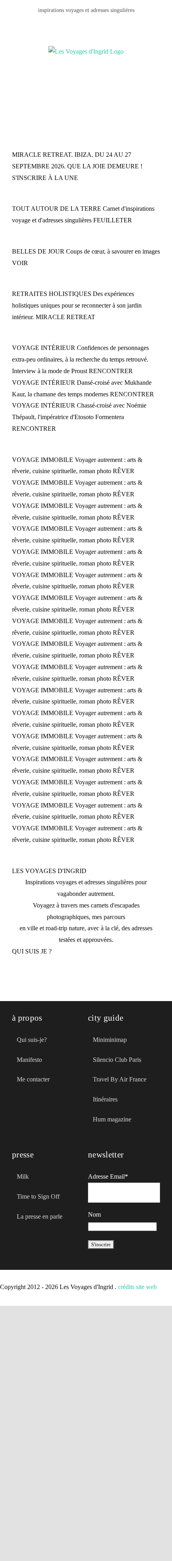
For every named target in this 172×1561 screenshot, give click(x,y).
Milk (23, 1176)
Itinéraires (105, 1099)
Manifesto (29, 1059)
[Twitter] (28, 1115)
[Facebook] (66, 24)
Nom (94, 1214)
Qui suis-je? (32, 1039)
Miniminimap (110, 1039)
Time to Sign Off (38, 1196)
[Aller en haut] (133, 1540)
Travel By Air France (119, 1079)
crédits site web (137, 1286)
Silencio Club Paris (117, 1059)
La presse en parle (39, 1216)
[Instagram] (105, 24)
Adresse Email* (108, 1176)
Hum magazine (112, 1119)
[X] (79, 24)
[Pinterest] (92, 24)
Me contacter (33, 1079)
